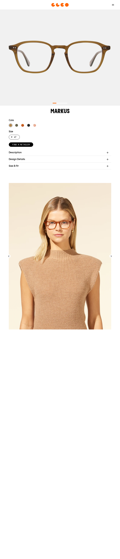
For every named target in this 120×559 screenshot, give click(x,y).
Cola (11, 120)
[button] (10, 125)
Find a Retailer (21, 144)
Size (11, 131)
